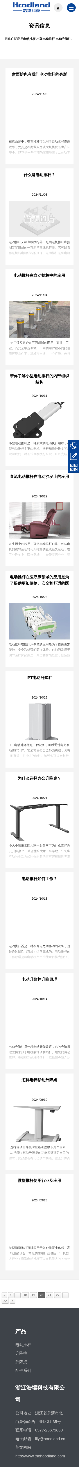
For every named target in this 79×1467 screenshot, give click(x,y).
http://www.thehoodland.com (40, 1456)
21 (49, 1295)
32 (5, 1300)
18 (25, 1295)
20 (41, 1295)
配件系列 (23, 1370)
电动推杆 (23, 1345)
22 (57, 1295)
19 (33, 1295)
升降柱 (21, 1353)
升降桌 (21, 1362)
